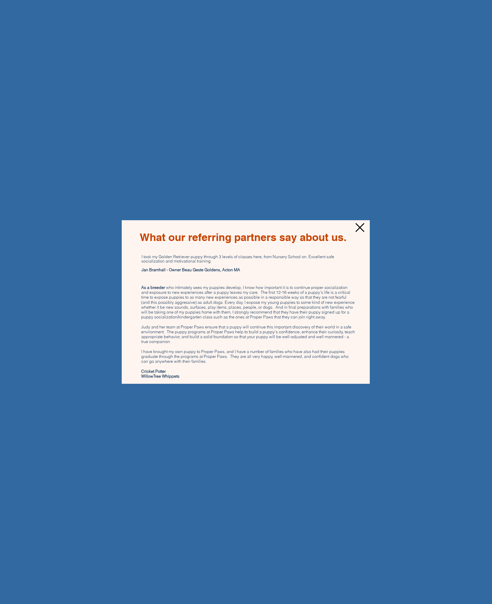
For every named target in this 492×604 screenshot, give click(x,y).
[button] (359, 227)
